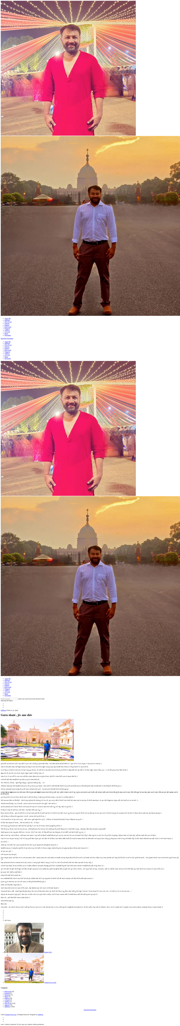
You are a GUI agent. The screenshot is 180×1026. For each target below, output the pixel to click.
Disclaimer (7, 335)
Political (6, 325)
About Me (7, 318)
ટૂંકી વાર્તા (7, 332)
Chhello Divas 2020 (50, 982)
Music (6, 333)
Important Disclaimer (7, 338)
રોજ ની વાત (8, 322)
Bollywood (7, 327)
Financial (7, 328)
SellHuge (40, 1014)
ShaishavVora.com (10, 1014)
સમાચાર (6, 323)
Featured (7, 993)
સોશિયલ (7, 320)
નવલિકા (6, 330)
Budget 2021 (48, 952)
